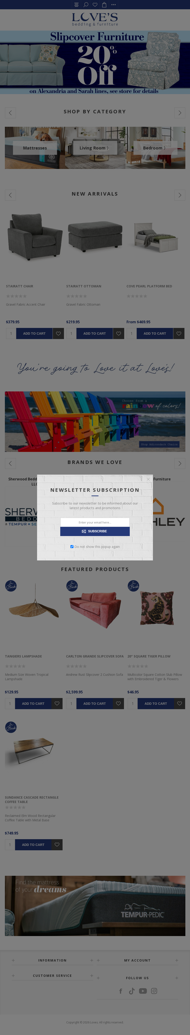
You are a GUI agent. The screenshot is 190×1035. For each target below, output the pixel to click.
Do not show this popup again (97, 546)
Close (148, 479)
